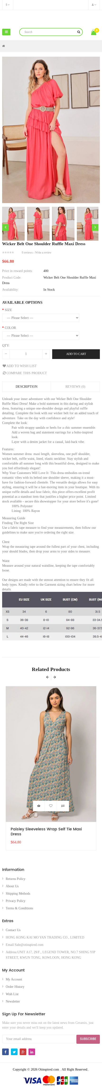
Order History (15, 987)
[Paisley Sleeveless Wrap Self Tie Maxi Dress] (51, 754)
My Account (14, 979)
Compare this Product (26, 373)
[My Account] (94, 5)
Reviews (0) (75, 386)
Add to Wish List (21, 366)
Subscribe (88, 1039)
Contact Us (13, 930)
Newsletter (13, 1001)
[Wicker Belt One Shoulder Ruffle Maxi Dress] (13, 224)
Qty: (6, 345)
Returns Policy (15, 879)
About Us (12, 886)
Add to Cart (76, 354)
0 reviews (27, 252)
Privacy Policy (15, 901)
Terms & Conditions (19, 908)
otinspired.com (51, 18)
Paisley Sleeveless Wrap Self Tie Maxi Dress (46, 832)
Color (10, 328)
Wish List (12, 994)
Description (26, 386)
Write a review (43, 252)
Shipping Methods (18, 893)
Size (8, 310)
